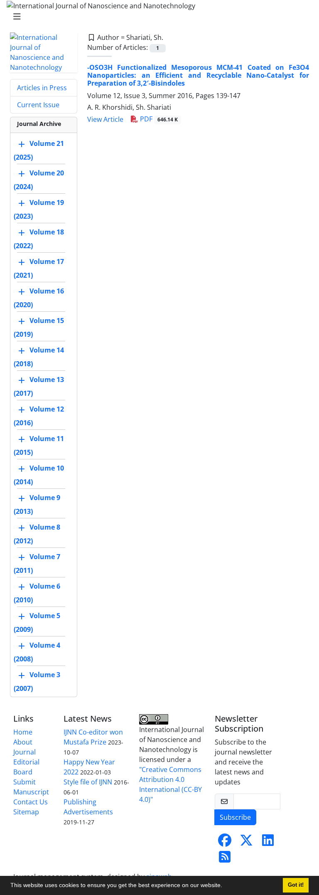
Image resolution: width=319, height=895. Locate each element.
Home (22, 732)
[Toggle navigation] (157, 16)
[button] (225, 886)
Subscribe (235, 817)
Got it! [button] (296, 885)
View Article (105, 119)
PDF (158, 118)
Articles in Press (42, 87)
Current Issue (38, 104)
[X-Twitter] (246, 842)
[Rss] (225, 859)
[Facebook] (225, 842)
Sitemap (26, 811)
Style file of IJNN (88, 782)
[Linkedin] (268, 842)
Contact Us (30, 801)
